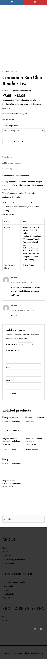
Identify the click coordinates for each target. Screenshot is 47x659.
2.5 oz (25, 265)
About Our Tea (8, 556)
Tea (15, 72)
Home (4, 548)
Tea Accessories (9, 621)
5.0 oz (31, 265)
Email (8, 380)
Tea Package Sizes (10, 125)
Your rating (11, 344)
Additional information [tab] (11, 163)
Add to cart (18, 141)
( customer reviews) (22, 91)
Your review (12, 350)
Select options (10, 450)
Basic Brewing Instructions (13, 559)
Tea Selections (8, 563)
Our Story (6, 552)
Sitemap (5, 590)
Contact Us (6, 598)
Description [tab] (7, 157)
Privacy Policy (8, 586)
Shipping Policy (8, 594)
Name (9, 367)
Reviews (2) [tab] (7, 169)
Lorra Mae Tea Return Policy (14, 582)
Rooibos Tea (7, 72)
